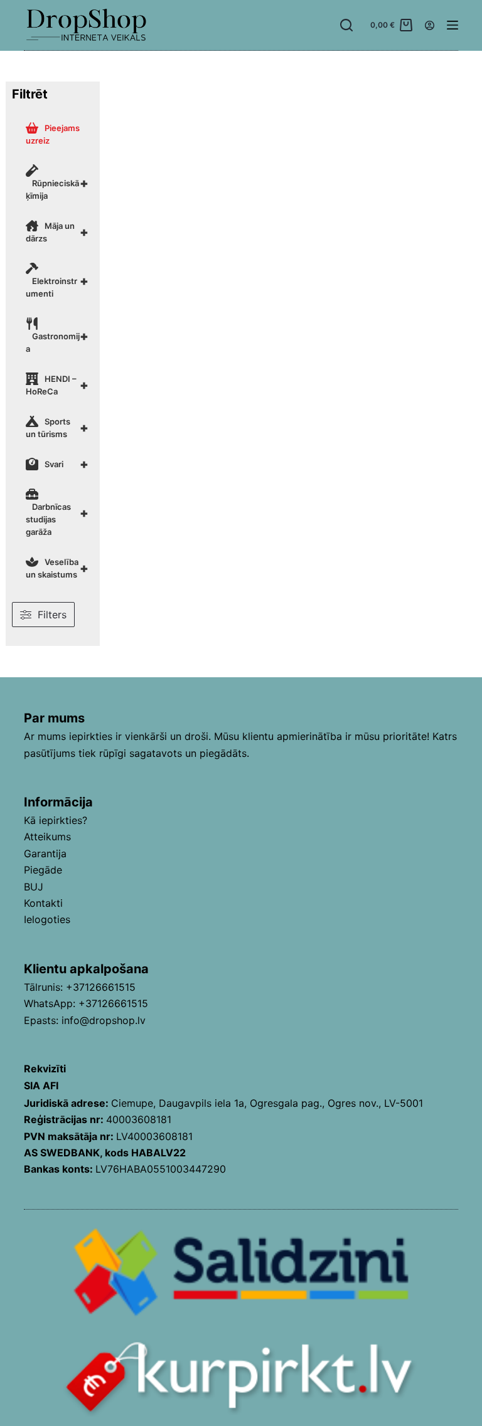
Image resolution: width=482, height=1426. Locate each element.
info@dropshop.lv (104, 1020)
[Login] (429, 25)
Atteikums (47, 836)
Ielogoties (47, 919)
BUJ (33, 886)
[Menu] (452, 25)
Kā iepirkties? (55, 820)
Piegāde (43, 870)
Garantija (45, 853)
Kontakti (43, 903)
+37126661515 (101, 987)
